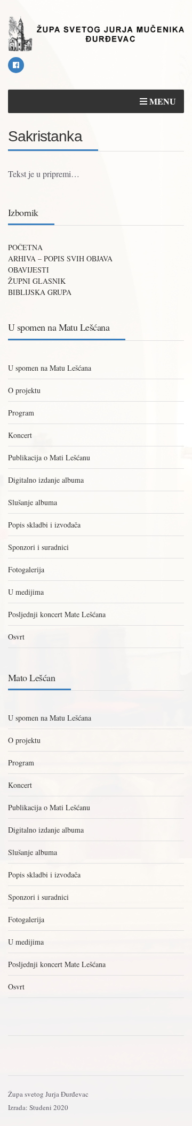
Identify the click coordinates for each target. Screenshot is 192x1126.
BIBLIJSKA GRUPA (39, 292)
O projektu (24, 390)
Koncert (20, 435)
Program (21, 413)
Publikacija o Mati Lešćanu (49, 457)
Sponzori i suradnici (38, 547)
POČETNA (25, 247)
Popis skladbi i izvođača (44, 525)
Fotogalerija (26, 569)
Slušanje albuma (32, 502)
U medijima (26, 592)
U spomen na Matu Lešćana (49, 368)
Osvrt (16, 637)
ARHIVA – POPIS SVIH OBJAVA (60, 258)
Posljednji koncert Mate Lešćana (57, 614)
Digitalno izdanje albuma (46, 480)
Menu (161, 101)
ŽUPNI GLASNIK (37, 281)
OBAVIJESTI (28, 270)
